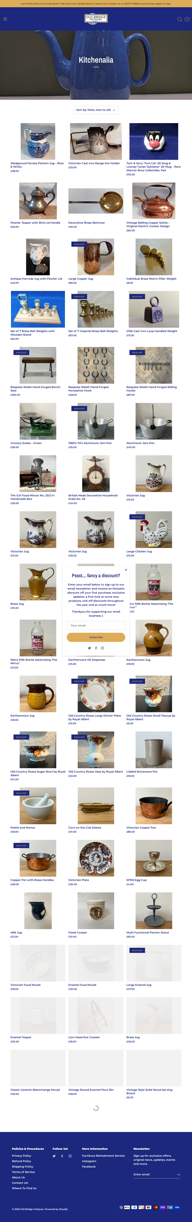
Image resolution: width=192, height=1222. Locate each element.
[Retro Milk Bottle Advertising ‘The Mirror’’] (153, 582)
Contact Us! (20, 1183)
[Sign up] (178, 1174)
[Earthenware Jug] (153, 638)
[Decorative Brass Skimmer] (95, 201)
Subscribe (96, 637)
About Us (18, 1177)
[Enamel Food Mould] (95, 963)
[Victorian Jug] (153, 473)
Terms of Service (23, 1172)
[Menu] (5, 19)
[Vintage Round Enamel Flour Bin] (95, 1068)
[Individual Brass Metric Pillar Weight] (153, 257)
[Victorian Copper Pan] (153, 805)
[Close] (126, 570)
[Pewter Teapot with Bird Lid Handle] (37, 201)
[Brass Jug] (37, 582)
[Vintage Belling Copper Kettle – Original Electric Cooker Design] (153, 201)
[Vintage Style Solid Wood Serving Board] (153, 1068)
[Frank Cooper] (95, 910)
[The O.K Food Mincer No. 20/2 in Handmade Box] (37, 473)
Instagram (89, 1161)
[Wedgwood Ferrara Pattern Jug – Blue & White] (37, 141)
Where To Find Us (24, 1188)
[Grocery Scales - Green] (37, 421)
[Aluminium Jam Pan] (153, 421)
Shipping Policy (22, 1166)
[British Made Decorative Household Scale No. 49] (95, 473)
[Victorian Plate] (95, 858)
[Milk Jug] (37, 910)
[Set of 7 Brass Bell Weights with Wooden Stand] (37, 309)
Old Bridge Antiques (32, 1209)
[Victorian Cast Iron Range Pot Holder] (95, 141)
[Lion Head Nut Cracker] (95, 1015)
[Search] (179, 19)
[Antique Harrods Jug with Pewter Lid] (37, 257)
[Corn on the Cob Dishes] (95, 805)
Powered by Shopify (56, 1209)
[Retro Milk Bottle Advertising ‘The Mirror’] (37, 638)
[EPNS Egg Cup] (153, 858)
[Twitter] (89, 648)
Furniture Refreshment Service (103, 1156)
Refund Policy (21, 1161)
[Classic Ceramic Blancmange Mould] (37, 1068)
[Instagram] (102, 648)
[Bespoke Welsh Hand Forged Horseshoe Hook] (95, 365)
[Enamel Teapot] (37, 1015)
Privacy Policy (21, 1156)
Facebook (89, 1166)
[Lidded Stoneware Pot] (153, 749)
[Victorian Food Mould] (37, 963)
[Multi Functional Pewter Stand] (153, 910)
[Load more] (96, 1108)
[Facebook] (96, 648)
